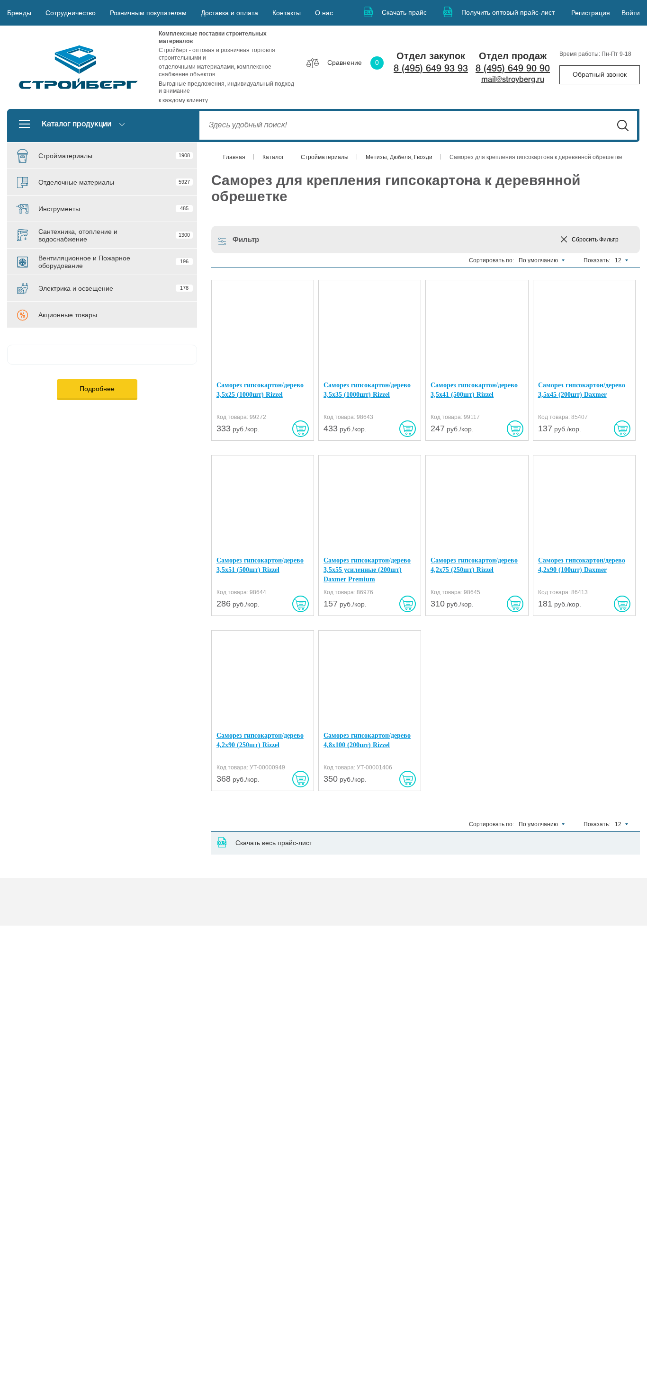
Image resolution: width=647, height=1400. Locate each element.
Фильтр (246, 239)
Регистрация (590, 13)
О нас (324, 13)
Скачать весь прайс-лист (273, 843)
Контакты (286, 13)
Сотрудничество (70, 13)
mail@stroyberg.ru (512, 80)
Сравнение (353, 62)
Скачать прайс (404, 12)
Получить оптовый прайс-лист (508, 12)
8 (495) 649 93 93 (431, 69)
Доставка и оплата (229, 13)
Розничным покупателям (148, 13)
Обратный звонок (600, 74)
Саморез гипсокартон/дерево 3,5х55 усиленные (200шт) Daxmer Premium (367, 569)
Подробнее (97, 388)
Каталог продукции (76, 124)
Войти (630, 13)
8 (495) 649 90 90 (513, 69)
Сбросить (595, 239)
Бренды (19, 13)
